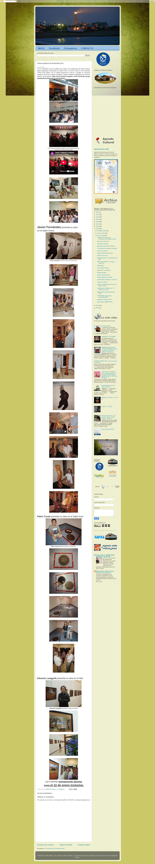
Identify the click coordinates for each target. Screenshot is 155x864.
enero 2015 (101, 235)
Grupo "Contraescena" (103, 275)
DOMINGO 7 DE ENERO (108, 336)
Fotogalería (70, 48)
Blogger (77, 857)
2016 (97, 226)
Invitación (105, 558)
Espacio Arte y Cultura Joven (105, 571)
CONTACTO (87, 48)
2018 (97, 221)
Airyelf (104, 855)
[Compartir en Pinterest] (76, 789)
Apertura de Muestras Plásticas (106, 246)
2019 (97, 219)
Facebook (54, 48)
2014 (97, 305)
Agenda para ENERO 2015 (104, 302)
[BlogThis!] (71, 789)
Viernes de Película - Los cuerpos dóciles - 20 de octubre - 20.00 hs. (108, 417)
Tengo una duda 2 (102, 251)
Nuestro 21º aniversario (104, 270)
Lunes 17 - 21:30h (106, 406)
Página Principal (65, 845)
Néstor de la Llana (102, 255)
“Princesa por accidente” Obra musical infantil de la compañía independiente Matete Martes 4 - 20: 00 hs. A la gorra (109, 374)
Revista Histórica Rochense (105, 253)
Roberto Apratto (101, 272)
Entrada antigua (84, 845)
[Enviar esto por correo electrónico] (70, 789)
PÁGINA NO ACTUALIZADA (103, 572)
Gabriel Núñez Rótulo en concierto (107, 279)
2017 (97, 224)
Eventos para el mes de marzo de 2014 (108, 386)
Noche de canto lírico (103, 241)
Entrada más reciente (45, 845)
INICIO (41, 48)
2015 (97, 228)
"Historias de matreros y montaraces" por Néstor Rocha (106, 238)
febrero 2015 (101, 233)
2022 (97, 212)
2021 (97, 214)
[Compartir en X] (73, 789)
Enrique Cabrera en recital (104, 277)
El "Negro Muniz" (106, 326)
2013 (97, 308)
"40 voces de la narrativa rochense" (107, 248)
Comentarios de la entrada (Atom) (55, 848)
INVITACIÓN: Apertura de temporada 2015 (104, 296)
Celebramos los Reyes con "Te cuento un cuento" (106, 289)
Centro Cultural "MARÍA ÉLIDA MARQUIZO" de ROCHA (105, 555)
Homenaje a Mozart (102, 243)
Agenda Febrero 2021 (101, 149)
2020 (97, 217)
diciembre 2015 (102, 230)
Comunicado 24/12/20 (107, 429)
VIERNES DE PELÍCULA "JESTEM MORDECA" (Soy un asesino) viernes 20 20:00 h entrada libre (109, 350)
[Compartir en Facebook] (75, 789)
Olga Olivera (100, 265)
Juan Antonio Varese (103, 268)
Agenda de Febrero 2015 (104, 299)
